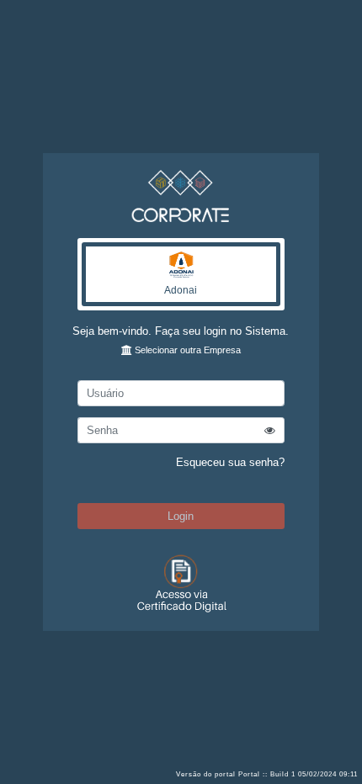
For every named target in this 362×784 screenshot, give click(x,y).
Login (181, 516)
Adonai (180, 290)
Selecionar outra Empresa (186, 350)
